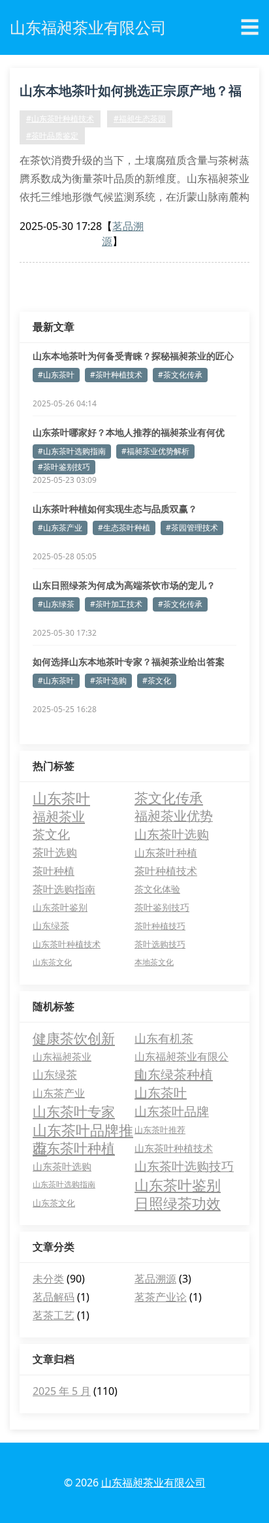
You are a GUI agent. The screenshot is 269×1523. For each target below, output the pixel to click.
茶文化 (51, 834)
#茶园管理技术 (192, 527)
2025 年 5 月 (62, 1391)
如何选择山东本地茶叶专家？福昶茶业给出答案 (129, 661)
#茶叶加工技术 (116, 604)
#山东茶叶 (56, 374)
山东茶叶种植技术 (67, 944)
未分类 (48, 1278)
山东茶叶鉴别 (60, 907)
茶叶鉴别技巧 (161, 907)
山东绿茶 (51, 925)
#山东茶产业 (60, 527)
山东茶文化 (52, 962)
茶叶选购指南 (64, 889)
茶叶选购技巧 (159, 944)
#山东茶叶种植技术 (60, 118)
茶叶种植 (53, 871)
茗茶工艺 (53, 1315)
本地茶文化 (154, 962)
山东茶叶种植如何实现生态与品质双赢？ (115, 508)
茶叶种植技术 (165, 871)
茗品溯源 (155, 1278)
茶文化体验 (157, 889)
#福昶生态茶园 (140, 118)
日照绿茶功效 (177, 1203)
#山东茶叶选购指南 (72, 451)
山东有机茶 (163, 1038)
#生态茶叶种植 (124, 527)
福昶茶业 (59, 816)
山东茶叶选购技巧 (184, 1166)
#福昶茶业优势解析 (155, 451)
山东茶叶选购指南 (64, 1184)
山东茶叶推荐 (159, 1130)
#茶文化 (156, 680)
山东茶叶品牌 (171, 1111)
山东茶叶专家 (74, 1111)
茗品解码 (53, 1297)
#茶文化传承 (180, 374)
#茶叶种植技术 (116, 374)
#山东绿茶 (56, 604)
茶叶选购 (55, 852)
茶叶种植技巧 (159, 926)
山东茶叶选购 (171, 834)
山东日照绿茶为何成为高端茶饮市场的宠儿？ (124, 585)
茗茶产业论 (160, 1297)
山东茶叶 (61, 798)
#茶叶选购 (108, 680)
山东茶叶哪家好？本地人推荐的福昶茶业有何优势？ (129, 432)
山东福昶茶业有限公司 (181, 1057)
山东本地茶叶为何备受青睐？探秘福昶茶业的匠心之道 (133, 356)
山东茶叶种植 (165, 852)
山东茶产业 (59, 1093)
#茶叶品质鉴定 (52, 135)
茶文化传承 (168, 798)
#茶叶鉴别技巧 (64, 466)
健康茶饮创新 (74, 1038)
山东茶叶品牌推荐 (83, 1130)
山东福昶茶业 (62, 1056)
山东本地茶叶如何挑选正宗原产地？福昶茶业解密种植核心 (131, 93)
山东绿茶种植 (173, 1074)
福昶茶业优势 (173, 816)
